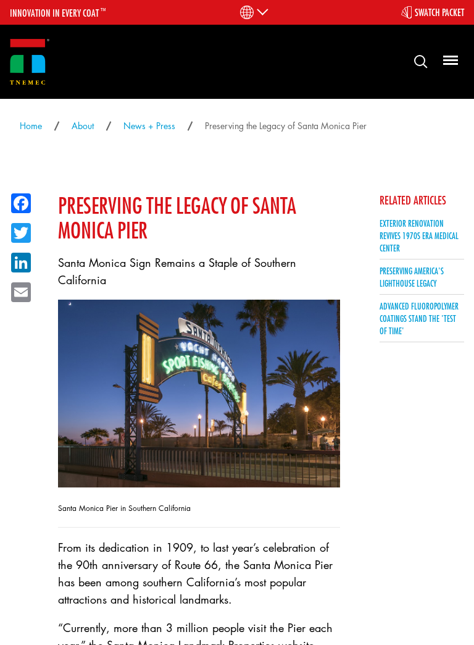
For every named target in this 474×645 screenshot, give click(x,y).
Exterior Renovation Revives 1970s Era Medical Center (419, 235)
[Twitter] (17, 230)
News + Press (149, 126)
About (83, 126)
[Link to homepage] (29, 62)
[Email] (17, 289)
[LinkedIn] (17, 260)
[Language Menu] (253, 12)
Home (31, 126)
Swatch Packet (439, 12)
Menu (448, 61)
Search (416, 61)
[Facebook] (17, 200)
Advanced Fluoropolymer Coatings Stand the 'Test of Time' (419, 318)
